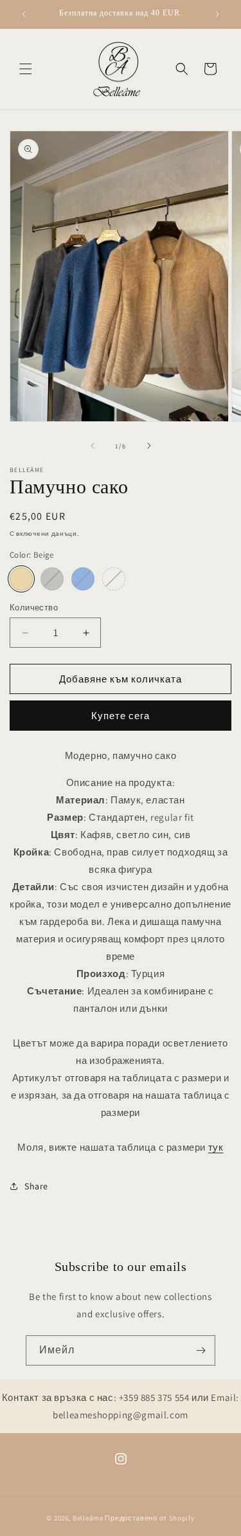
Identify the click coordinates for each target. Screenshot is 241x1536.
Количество (34, 607)
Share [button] (36, 1186)
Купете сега (120, 715)
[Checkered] (113, 578)
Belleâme (88, 1517)
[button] (26, 69)
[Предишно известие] (24, 14)
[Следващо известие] (217, 14)
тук (216, 1147)
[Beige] (21, 578)
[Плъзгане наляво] (92, 446)
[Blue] (82, 578)
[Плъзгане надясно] (149, 446)
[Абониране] (200, 1350)
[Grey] (52, 578)
